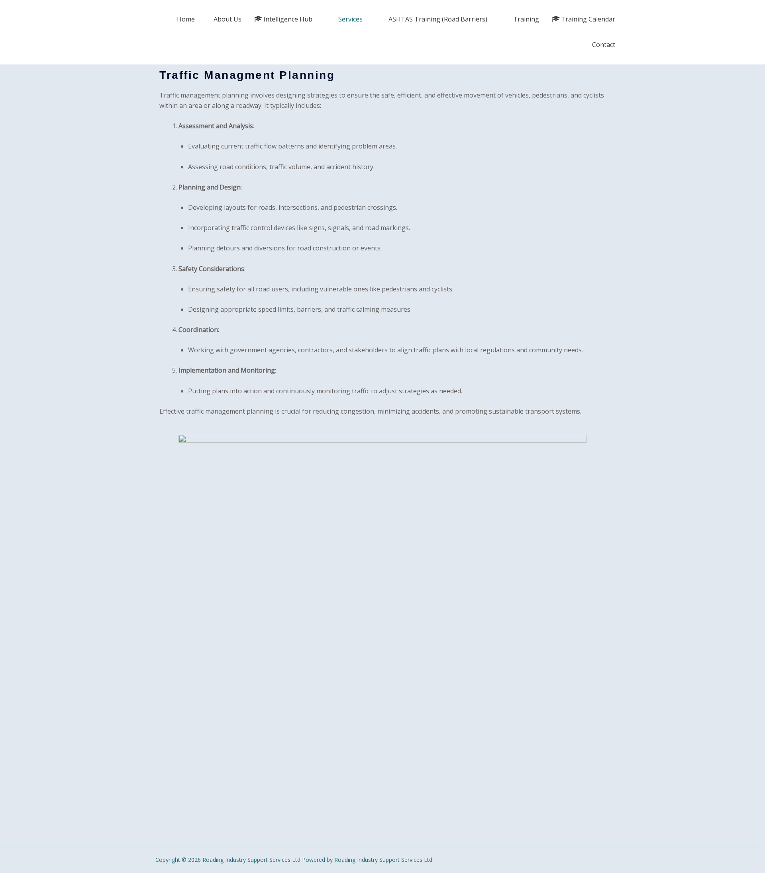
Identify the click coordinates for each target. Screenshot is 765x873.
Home (186, 19)
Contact (603, 44)
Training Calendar (588, 19)
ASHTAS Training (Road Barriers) (437, 19)
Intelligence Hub (287, 19)
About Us (227, 19)
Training (526, 19)
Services (350, 19)
